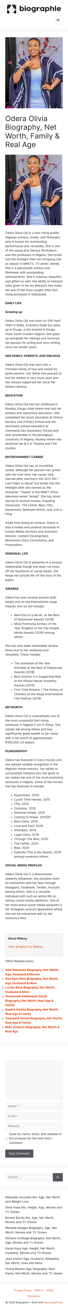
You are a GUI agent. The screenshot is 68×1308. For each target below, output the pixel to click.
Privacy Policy (23, 1290)
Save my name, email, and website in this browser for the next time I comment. (35, 1138)
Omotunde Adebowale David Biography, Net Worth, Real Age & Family (29, 1001)
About (50, 1290)
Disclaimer (34, 1296)
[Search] (58, 1177)
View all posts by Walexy (25, 946)
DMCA (39, 1290)
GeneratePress (53, 1302)
